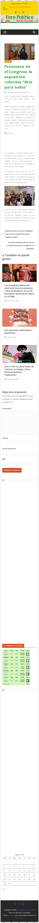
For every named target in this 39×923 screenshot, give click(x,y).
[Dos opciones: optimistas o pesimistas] (19, 310)
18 (14, 875)
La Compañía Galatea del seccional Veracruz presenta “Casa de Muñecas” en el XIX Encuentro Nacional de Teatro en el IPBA (19, 291)
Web (3, 459)
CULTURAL (8, 61)
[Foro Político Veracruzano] (19, 16)
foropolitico (25, 92)
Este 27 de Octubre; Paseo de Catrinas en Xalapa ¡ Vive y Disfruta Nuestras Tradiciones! (19, 370)
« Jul (3, 889)
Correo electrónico (9, 449)
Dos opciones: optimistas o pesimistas (18, 331)
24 (9, 879)
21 (29, 875)
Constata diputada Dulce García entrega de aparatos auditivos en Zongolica (20, 245)
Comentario (7, 409)
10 (9, 871)
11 (14, 871)
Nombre (5, 438)
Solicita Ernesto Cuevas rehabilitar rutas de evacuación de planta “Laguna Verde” (19, 234)
